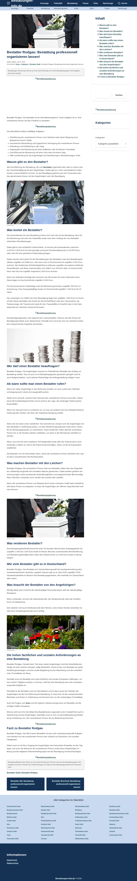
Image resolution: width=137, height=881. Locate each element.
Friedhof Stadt (11, 820)
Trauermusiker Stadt (115, 835)
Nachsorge (108, 3)
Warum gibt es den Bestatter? (108, 26)
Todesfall (58, 3)
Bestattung (72, 3)
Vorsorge (44, 3)
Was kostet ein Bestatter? (111, 31)
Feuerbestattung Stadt (116, 817)
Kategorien (100, 137)
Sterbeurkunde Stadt (47, 831)
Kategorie (24, 64)
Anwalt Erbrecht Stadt (13, 806)
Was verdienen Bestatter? (111, 52)
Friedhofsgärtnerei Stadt (48, 820)
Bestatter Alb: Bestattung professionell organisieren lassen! (23, 784)
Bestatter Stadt (35, 64)
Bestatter (48, 167)
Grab (76, 8)
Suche (124, 3)
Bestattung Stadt (114, 810)
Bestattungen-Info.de (65, 878)
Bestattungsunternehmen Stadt (118, 813)
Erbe (96, 3)
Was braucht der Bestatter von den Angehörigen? (111, 63)
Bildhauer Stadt (11, 817)
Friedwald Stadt (114, 820)
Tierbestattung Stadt (81, 831)
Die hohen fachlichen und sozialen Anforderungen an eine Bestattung (111, 70)
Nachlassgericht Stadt (48, 828)
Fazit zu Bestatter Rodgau (112, 77)
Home (18, 64)
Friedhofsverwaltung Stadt (83, 820)
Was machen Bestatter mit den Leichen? (111, 47)
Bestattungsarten (61, 8)
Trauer (85, 3)
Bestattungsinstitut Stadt (48, 813)
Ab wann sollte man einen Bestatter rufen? (111, 41)
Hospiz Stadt (79, 824)
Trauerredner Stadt (12, 838)
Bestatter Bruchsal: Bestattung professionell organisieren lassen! (66, 784)
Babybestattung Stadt (47, 806)
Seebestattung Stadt (115, 828)
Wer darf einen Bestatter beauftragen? (110, 35)
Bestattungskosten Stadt (82, 813)
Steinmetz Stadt (12, 831)
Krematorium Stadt (13, 828)
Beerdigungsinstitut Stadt (15, 810)
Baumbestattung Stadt (82, 806)
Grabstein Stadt (46, 824)
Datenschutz (12, 863)
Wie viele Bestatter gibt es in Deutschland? (111, 57)
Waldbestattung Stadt (81, 838)
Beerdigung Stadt (114, 806)
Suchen (119, 95)
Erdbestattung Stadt (81, 817)
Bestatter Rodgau (29, 773)
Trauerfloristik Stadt (47, 835)
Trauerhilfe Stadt (80, 835)
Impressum (12, 860)
